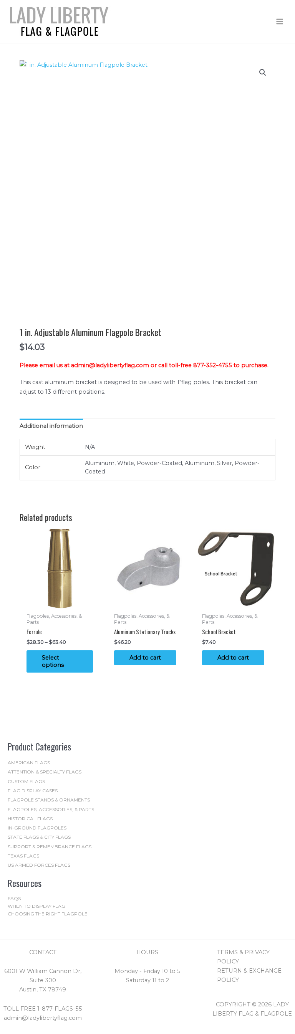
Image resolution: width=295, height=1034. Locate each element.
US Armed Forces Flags (39, 865)
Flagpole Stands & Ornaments (49, 800)
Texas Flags (23, 856)
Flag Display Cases (33, 790)
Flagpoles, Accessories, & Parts (51, 809)
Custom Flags (26, 781)
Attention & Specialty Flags (44, 772)
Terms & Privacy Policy (243, 957)
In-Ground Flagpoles (37, 828)
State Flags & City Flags (39, 837)
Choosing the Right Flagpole (48, 914)
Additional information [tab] (51, 425)
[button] (263, 72)
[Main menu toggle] (279, 21)
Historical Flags (30, 818)
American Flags (29, 762)
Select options (53, 661)
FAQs (14, 898)
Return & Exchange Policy (249, 975)
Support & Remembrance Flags (49, 846)
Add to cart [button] (145, 657)
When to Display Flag (36, 906)
